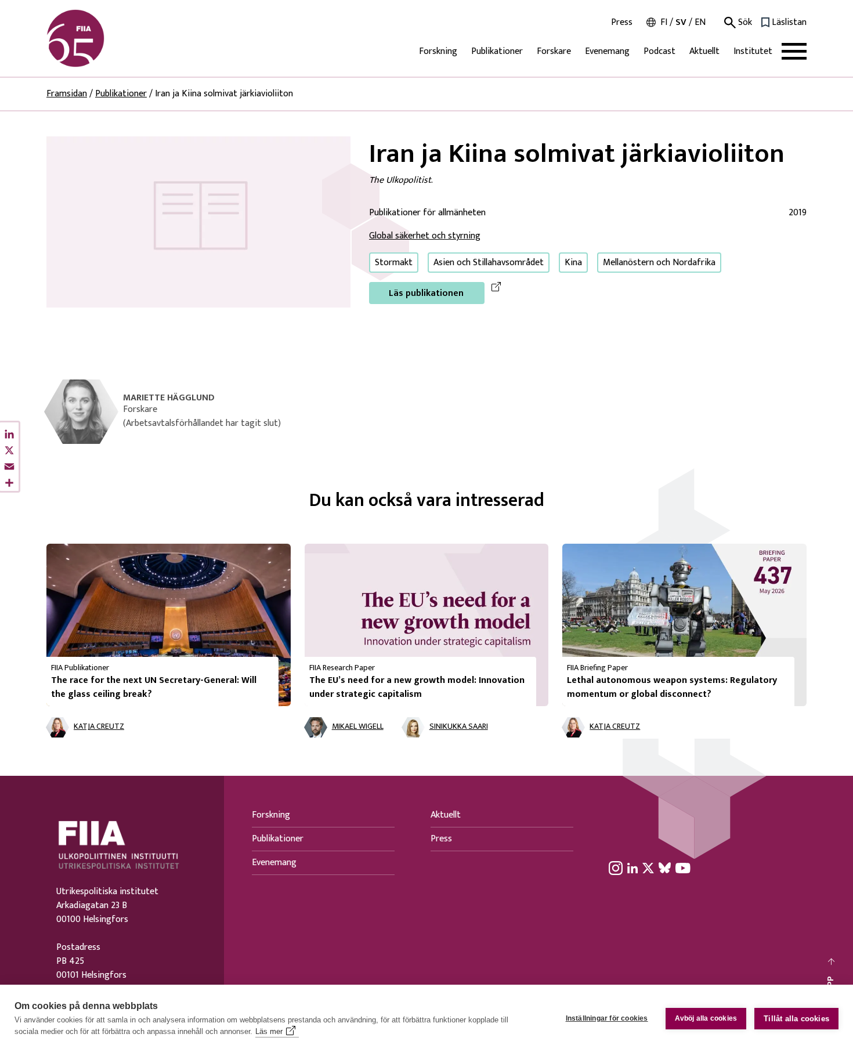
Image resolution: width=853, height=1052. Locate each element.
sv (680, 22)
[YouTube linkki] (683, 868)
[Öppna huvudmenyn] (794, 51)
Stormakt (394, 262)
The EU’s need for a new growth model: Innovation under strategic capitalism (417, 687)
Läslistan (789, 23)
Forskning (438, 51)
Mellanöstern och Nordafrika (659, 262)
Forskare (554, 51)
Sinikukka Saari (458, 727)
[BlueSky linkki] (665, 868)
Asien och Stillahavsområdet (488, 262)
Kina (573, 262)
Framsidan (66, 94)
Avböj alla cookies (706, 1018)
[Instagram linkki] (616, 868)
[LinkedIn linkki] (632, 868)
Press (621, 23)
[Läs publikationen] (198, 221)
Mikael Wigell (358, 727)
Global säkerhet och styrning (424, 236)
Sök (744, 23)
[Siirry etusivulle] (102, 38)
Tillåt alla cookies (796, 1018)
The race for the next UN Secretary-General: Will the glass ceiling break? (153, 687)
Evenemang (607, 51)
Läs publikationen (426, 293)
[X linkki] (648, 868)
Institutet (752, 51)
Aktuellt (704, 51)
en (700, 22)
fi (663, 22)
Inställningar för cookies (607, 1018)
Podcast (659, 51)
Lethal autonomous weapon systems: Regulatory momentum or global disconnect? (672, 687)
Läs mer (269, 1031)
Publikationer (497, 51)
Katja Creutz (99, 727)
